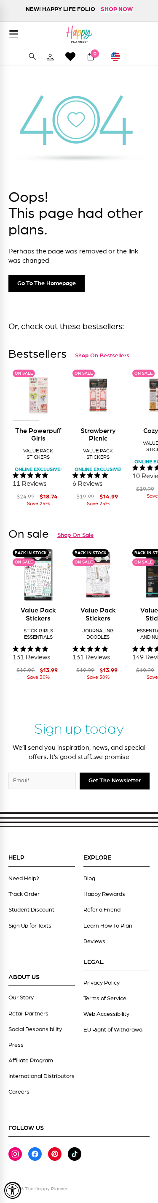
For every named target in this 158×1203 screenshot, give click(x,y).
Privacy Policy (101, 983)
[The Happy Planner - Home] (79, 34)
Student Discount (31, 910)
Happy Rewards (104, 894)
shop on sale (75, 535)
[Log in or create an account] (50, 57)
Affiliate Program (30, 1061)
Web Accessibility (106, 1014)
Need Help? (23, 879)
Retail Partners (28, 1014)
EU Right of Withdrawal (113, 1030)
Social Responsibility (35, 1029)
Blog (89, 879)
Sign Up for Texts (29, 926)
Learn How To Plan (107, 926)
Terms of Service (104, 999)
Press (16, 1045)
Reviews (94, 941)
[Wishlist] (70, 56)
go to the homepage (46, 283)
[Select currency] (119, 56)
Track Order (24, 894)
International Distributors (41, 1076)
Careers (18, 1092)
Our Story (21, 998)
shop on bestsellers (102, 356)
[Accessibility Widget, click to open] (12, 1190)
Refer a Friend (102, 910)
